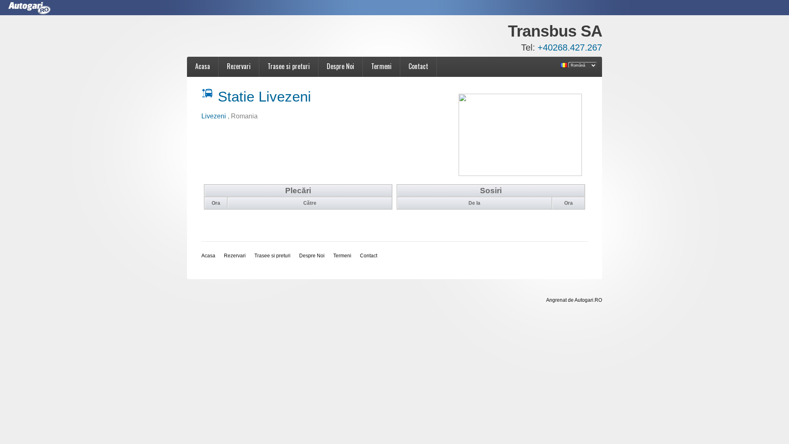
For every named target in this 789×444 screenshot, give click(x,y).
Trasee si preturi (289, 66)
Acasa (202, 66)
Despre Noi (340, 66)
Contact (418, 66)
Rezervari (239, 66)
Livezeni (214, 116)
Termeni (381, 66)
